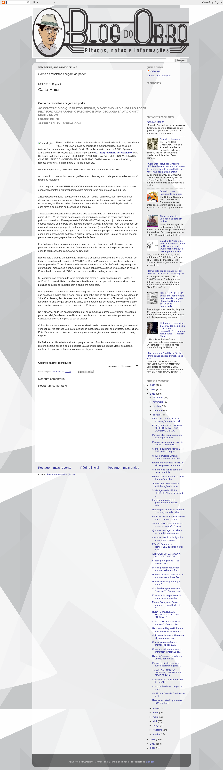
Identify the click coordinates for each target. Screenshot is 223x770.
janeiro (156, 734)
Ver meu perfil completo (159, 75)
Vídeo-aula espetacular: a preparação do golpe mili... (167, 419)
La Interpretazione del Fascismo (113, 152)
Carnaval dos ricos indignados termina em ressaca (167, 538)
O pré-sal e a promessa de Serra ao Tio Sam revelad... (167, 589)
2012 (153, 748)
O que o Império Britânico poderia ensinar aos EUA (166, 457)
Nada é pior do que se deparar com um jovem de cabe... (168, 510)
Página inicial (89, 467)
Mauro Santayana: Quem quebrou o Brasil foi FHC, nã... (166, 605)
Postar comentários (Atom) (61, 474)
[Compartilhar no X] (85, 371)
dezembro (158, 397)
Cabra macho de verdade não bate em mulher (171, 219)
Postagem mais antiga (123, 467)
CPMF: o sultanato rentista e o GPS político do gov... (168, 450)
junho (156, 712)
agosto (156, 415)
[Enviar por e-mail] (79, 371)
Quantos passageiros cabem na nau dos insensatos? (167, 531)
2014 (153, 739)
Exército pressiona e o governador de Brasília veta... (165, 502)
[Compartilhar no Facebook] (88, 371)
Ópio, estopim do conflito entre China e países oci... (168, 636)
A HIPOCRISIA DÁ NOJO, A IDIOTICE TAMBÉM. (166, 555)
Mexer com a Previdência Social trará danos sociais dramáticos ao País (165, 356)
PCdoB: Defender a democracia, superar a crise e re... (167, 547)
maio (156, 717)
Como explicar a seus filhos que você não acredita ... (166, 622)
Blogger (150, 762)
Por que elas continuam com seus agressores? (167, 436)
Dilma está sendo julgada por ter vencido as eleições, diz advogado (166, 272)
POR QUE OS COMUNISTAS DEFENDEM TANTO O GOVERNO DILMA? (167, 428)
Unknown (155, 71)
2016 (153, 389)
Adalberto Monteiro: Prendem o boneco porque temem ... (168, 517)
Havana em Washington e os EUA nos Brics (167, 701)
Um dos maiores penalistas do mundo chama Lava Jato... (167, 575)
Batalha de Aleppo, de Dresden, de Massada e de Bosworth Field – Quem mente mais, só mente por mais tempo (172, 246)
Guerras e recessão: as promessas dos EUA (164, 643)
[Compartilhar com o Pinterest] (92, 371)
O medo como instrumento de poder (171, 192)
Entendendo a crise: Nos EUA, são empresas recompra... (167, 464)
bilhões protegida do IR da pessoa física (165, 562)
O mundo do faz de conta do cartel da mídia (167, 471)
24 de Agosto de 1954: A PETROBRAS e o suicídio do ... (168, 493)
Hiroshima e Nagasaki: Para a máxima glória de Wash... (167, 629)
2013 (153, 744)
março (156, 725)
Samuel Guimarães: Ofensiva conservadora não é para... (167, 524)
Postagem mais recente (54, 467)
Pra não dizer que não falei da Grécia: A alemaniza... (167, 443)
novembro (158, 402)
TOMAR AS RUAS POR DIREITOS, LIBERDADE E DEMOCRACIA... (167, 672)
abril (155, 721)
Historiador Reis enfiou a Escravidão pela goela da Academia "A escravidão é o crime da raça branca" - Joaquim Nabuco (172, 330)
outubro (157, 406)
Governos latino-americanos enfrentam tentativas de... (166, 650)
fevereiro (158, 730)
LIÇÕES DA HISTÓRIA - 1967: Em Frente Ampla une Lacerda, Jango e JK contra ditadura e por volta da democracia (172, 300)
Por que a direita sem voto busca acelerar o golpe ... (166, 664)
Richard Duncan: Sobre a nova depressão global (168, 477)
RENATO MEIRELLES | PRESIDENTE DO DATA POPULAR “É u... (165, 614)
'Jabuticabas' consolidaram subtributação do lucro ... (166, 484)
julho (155, 708)
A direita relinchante (170, 139)
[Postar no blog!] (82, 371)
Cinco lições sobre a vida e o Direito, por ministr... (167, 657)
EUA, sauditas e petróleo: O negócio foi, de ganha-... (166, 596)
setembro (158, 410)
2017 (153, 385)
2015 (153, 394)
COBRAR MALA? (155, 122)
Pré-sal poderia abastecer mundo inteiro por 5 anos (166, 569)
